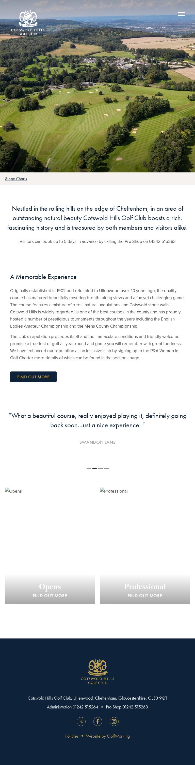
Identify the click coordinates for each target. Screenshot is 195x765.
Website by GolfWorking (108, 736)
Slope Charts (16, 178)
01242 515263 (135, 707)
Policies (71, 736)
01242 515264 (85, 707)
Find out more (33, 377)
